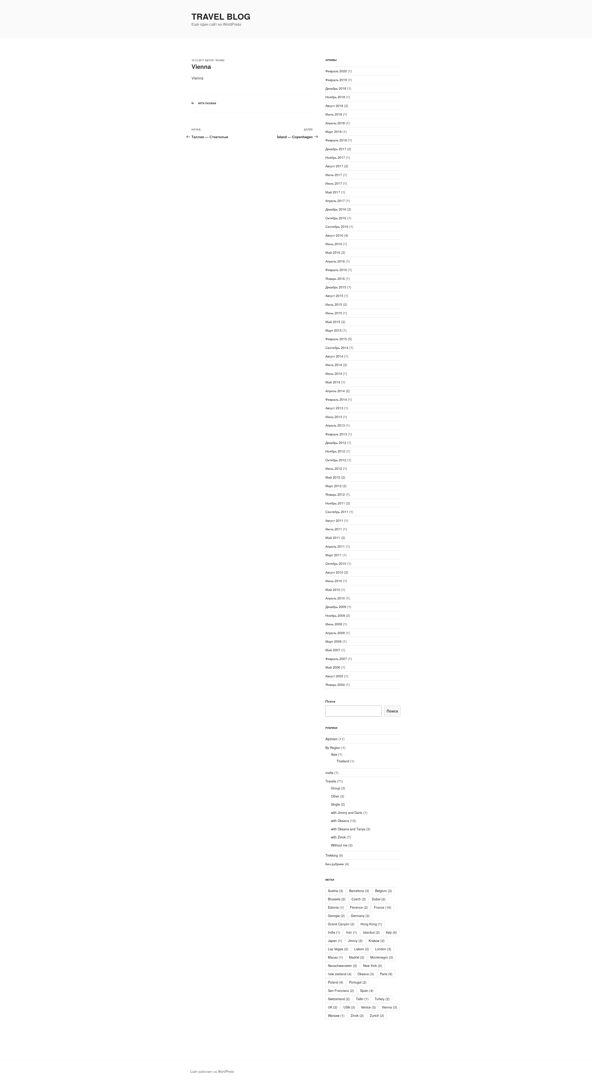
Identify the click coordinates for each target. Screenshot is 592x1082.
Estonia (336, 907)
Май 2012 (332, 477)
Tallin (362, 998)
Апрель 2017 (335, 200)
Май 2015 (332, 321)
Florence (359, 907)
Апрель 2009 (335, 632)
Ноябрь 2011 (335, 503)
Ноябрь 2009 (335, 615)
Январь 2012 (335, 494)
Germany (360, 915)
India (334, 932)
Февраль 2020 (336, 71)
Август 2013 (334, 408)
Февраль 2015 (336, 338)
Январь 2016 (335, 278)
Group (335, 788)
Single (335, 804)
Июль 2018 (333, 114)
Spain (366, 990)
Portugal (358, 982)
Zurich (377, 1015)
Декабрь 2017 (335, 149)
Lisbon (361, 949)
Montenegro (381, 957)
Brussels (336, 899)
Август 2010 (334, 572)
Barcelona (359, 890)
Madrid (356, 957)
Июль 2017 (333, 174)
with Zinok (338, 837)
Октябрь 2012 (335, 460)
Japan (335, 940)
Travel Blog (220, 16)
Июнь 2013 (333, 416)
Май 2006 (332, 667)
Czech (359, 899)
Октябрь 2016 (335, 218)
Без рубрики (334, 864)
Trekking (331, 855)
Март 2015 (333, 330)
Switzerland (339, 998)
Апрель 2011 (335, 546)
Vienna (389, 1007)
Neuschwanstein (342, 965)
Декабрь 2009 (335, 606)
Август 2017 (334, 166)
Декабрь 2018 (335, 88)
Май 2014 (332, 382)
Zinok (357, 1015)
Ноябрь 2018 (335, 97)
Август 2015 (334, 295)
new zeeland (340, 974)
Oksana (366, 974)
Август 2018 (334, 105)
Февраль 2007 (336, 658)
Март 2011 (333, 555)
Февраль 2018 (336, 140)
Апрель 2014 (335, 390)
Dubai (378, 899)
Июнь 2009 (333, 624)
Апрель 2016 (335, 261)
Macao (335, 957)
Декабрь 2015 (335, 287)
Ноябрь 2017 (335, 157)
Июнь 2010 (333, 580)
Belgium (383, 890)
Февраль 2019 (336, 79)
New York (372, 965)
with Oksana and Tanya (348, 829)
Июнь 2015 (333, 313)
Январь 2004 (335, 684)
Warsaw (336, 1015)
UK (332, 1007)
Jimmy (355, 940)
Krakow (377, 940)
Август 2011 (334, 520)
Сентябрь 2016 (336, 226)
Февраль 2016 (336, 269)
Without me (339, 845)
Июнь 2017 (333, 183)
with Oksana (207, 103)
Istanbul (371, 932)
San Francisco (341, 990)
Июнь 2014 (333, 373)
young (220, 60)
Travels (330, 781)
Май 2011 (332, 537)
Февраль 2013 (336, 434)
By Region (332, 747)
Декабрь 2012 (335, 442)
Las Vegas (338, 949)
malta (329, 772)
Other (335, 796)
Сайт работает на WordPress (212, 1071)
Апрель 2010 (335, 598)
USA (349, 1007)
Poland (335, 982)
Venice (368, 1007)
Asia (334, 754)
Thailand (342, 761)
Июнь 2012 (333, 468)
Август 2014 (334, 356)
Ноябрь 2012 (335, 451)
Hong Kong (371, 924)
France (382, 907)
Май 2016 (332, 252)
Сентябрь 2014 (336, 347)
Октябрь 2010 (335, 563)
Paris (386, 974)
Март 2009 (333, 641)
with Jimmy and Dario (346, 812)
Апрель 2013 (335, 425)
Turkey (382, 998)
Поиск (330, 701)
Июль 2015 (333, 304)
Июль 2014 (333, 364)
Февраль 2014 (336, 399)
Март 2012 (333, 485)
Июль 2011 (333, 529)
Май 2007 (332, 650)
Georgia (336, 915)
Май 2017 (332, 192)
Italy (391, 932)
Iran (351, 932)
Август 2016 (334, 235)
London (383, 949)
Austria (335, 890)
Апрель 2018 (335, 123)
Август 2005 (334, 676)
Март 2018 (333, 131)
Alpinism (331, 739)
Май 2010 (332, 589)
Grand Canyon (341, 924)
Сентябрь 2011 (336, 511)
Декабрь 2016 (335, 209)
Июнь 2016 (333, 243)
